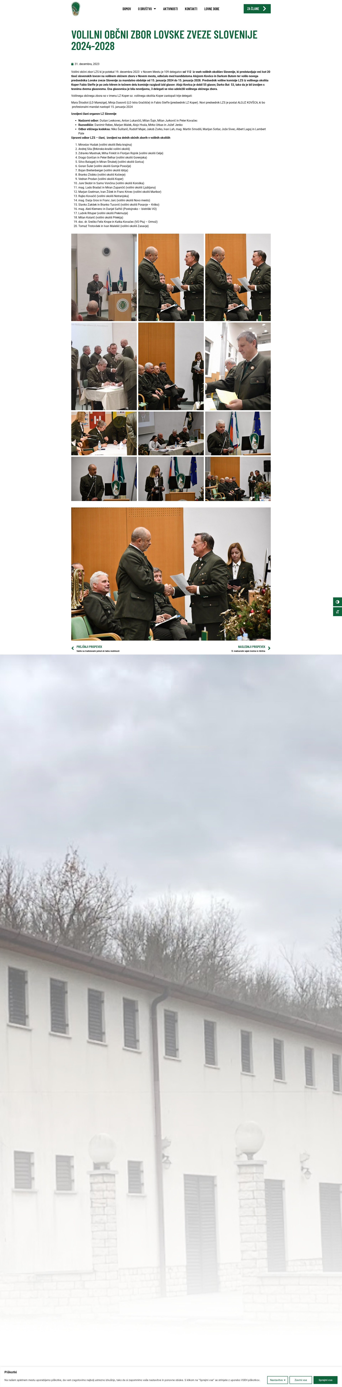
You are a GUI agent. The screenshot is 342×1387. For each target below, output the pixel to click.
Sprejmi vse (325, 1379)
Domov (127, 9)
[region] (171, 1377)
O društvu (145, 9)
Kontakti (191, 9)
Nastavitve (276, 1379)
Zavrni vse (301, 1379)
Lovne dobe (211, 9)
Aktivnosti (170, 9)
